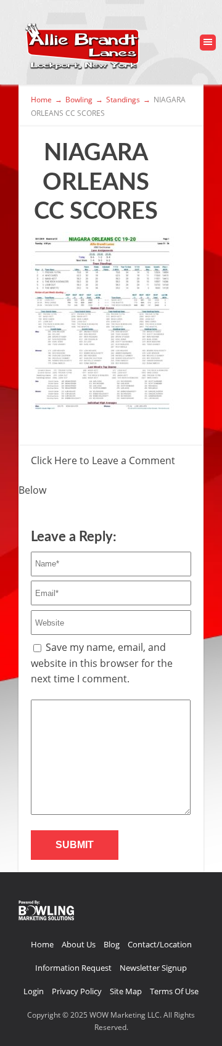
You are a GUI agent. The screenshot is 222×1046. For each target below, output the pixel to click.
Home (42, 944)
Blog (112, 944)
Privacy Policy (77, 991)
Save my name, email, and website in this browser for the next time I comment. (102, 662)
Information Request (73, 967)
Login (33, 991)
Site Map (126, 991)
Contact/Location (160, 944)
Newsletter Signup (153, 967)
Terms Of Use (174, 991)
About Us (79, 944)
